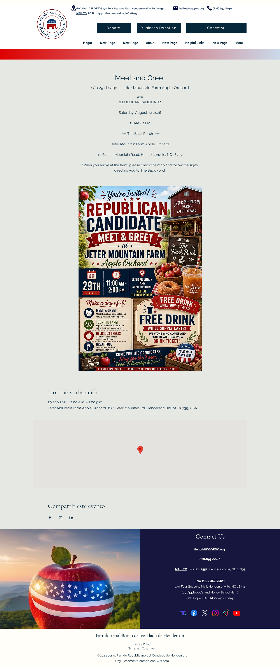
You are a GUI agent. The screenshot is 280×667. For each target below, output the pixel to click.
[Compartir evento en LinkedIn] (71, 517)
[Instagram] (215, 613)
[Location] (73, 8)
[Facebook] (194, 613)
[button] (150, 41)
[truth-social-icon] (183, 613)
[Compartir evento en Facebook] (50, 517)
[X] (204, 613)
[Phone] (209, 8)
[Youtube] (237, 613)
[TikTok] (226, 613)
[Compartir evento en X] (61, 517)
